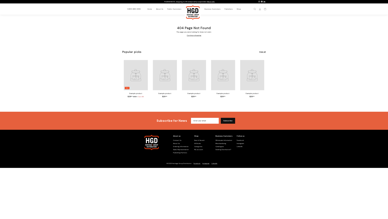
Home (150, 9)
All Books (197, 143)
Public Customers (174, 9)
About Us (159, 9)
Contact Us (177, 140)
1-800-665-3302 (134, 9)
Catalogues (220, 146)
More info (211, 2)
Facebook (240, 140)
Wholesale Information (224, 140)
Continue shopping (194, 35)
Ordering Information (181, 146)
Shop (239, 9)
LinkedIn (240, 146)
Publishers (229, 9)
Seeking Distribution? (223, 149)
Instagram (240, 143)
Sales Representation (181, 149)
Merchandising (221, 143)
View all (262, 52)
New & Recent (199, 140)
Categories (198, 146)
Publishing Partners (180, 153)
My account (198, 149)
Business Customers (213, 9)
